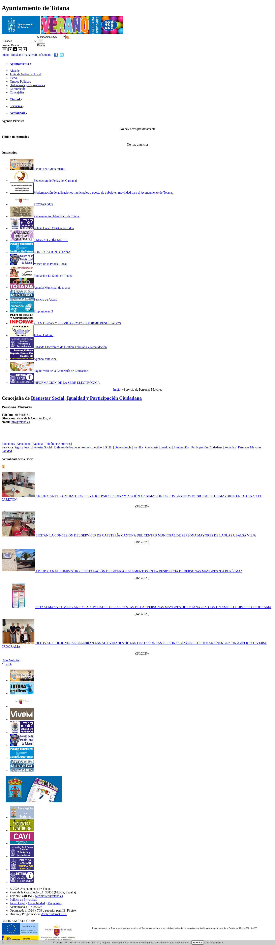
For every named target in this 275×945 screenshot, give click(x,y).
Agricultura (22, 447)
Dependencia (123, 447)
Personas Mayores (249, 447)
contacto (16, 54)
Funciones (8, 443)
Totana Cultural (43, 335)
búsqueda (45, 54)
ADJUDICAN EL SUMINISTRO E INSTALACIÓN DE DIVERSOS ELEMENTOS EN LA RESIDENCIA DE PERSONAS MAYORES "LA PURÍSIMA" (138, 571)
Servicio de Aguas (45, 299)
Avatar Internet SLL (54, 914)
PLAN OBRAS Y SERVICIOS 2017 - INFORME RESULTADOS (77, 323)
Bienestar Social (41, 447)
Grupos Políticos (20, 81)
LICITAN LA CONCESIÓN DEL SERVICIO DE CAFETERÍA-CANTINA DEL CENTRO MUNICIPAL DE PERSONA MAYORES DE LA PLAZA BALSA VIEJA (145, 535)
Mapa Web (54, 903)
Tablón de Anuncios (57, 443)
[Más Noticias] (11, 660)
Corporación (18, 88)
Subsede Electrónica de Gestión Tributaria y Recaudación (70, 347)
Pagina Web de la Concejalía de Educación (61, 370)
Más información (213, 942)
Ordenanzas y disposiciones (27, 85)
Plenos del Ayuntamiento (49, 168)
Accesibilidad (36, 903)
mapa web (31, 54)
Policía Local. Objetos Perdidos (54, 228)
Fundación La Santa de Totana (53, 275)
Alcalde (15, 70)
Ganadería (151, 447)
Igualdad (166, 447)
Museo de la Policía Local (50, 264)
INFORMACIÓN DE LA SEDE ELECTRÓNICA (67, 382)
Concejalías (17, 92)
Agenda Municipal (45, 359)
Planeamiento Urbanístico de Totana (57, 216)
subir (8, 664)
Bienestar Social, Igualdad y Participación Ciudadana (86, 398)
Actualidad (24, 443)
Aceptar (197, 942)
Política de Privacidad (23, 899)
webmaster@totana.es (49, 896)
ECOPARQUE (43, 204)
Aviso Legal (17, 903)
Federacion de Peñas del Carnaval (55, 180)
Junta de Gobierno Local (25, 74)
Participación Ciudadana (206, 447)
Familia (138, 447)
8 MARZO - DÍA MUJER (51, 240)
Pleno (13, 78)
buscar (6, 45)
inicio (5, 54)
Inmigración (181, 447)
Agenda (38, 443)
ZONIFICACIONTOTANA (52, 252)
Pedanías (230, 447)
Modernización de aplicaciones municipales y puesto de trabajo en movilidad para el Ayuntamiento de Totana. (103, 192)
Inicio (117, 389)
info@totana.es (20, 422)
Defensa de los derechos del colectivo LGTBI (83, 447)
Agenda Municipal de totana (52, 287)
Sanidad (7, 451)
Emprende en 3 (43, 311)
